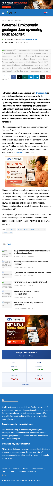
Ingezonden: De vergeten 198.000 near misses (32, 272)
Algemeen (18, 20)
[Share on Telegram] (31, 77)
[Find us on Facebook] (2, 475)
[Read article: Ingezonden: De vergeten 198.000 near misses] (7, 274)
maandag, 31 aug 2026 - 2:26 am (24, 256)
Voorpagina (7, 233)
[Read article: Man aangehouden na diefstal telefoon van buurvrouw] (7, 264)
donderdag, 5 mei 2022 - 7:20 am (16, 42)
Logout (12, 471)
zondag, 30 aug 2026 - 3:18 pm (23, 308)
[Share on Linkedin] (36, 77)
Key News (11, 229)
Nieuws (10, 20)
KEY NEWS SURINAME (26, 229)
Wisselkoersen (37, 469)
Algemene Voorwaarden (27, 471)
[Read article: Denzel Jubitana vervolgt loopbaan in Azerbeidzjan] (7, 304)
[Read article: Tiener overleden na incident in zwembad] (7, 284)
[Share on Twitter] (19, 77)
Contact (4, 469)
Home (4, 20)
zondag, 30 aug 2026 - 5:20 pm (23, 285)
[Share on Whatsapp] (25, 77)
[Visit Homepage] (16, 12)
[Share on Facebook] (13, 77)
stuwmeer (21, 152)
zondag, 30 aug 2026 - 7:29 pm (23, 276)
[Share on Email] (48, 77)
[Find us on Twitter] (5, 475)
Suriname (41, 229)
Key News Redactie (29, 39)
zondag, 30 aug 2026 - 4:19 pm (23, 297)
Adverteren (15, 469)
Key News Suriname (14, 480)
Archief (25, 469)
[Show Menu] (3, 12)
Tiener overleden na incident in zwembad (30, 282)
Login (4, 471)
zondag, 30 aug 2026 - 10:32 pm (23, 267)
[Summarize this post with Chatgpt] (42, 77)
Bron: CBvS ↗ (26, 384)
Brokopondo (41, 93)
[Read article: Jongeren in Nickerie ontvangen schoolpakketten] (7, 293)
